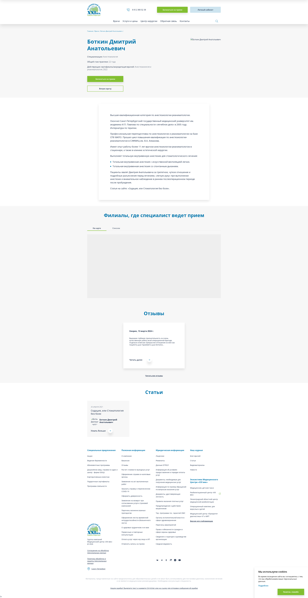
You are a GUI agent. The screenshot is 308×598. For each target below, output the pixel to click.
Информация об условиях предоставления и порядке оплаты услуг (170, 472)
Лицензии (160, 456)
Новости (193, 470)
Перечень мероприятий (166, 525)
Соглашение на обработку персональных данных (98, 551)
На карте (97, 228)
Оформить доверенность (132, 496)
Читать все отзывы (154, 375)
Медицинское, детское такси (202, 488)
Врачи (116, 21)
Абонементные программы (98, 465)
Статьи (193, 460)
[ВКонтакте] (157, 560)
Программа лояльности (97, 486)
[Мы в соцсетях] (166, 560)
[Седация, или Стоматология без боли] (108, 419)
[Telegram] (162, 560)
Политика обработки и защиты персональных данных (96, 561)
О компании (127, 456)
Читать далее (135, 360)
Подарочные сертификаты (98, 481)
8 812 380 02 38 (139, 9)
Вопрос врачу (105, 88)
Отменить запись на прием (133, 544)
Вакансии (125, 460)
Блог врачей (195, 456)
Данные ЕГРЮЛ (162, 465)
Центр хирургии (149, 21)
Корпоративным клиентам (98, 477)
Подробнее (263, 585)
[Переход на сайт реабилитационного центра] (220, 494)
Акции (89, 456)
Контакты (185, 21)
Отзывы (125, 465)
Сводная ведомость (164, 544)
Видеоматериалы (197, 465)
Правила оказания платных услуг (169, 501)
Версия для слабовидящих (201, 521)
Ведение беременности (97, 460)
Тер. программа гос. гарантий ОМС (170, 513)
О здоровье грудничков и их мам (135, 527)
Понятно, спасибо (291, 592)
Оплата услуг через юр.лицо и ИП (136, 539)
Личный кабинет (205, 10)
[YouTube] (180, 560)
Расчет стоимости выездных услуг (136, 470)
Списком (116, 228)
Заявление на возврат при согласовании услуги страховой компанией (135, 503)
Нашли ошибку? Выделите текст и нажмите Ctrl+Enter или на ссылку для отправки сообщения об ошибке (154, 588)
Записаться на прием (172, 10)
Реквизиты (160, 460)
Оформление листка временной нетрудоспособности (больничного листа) (136, 520)
